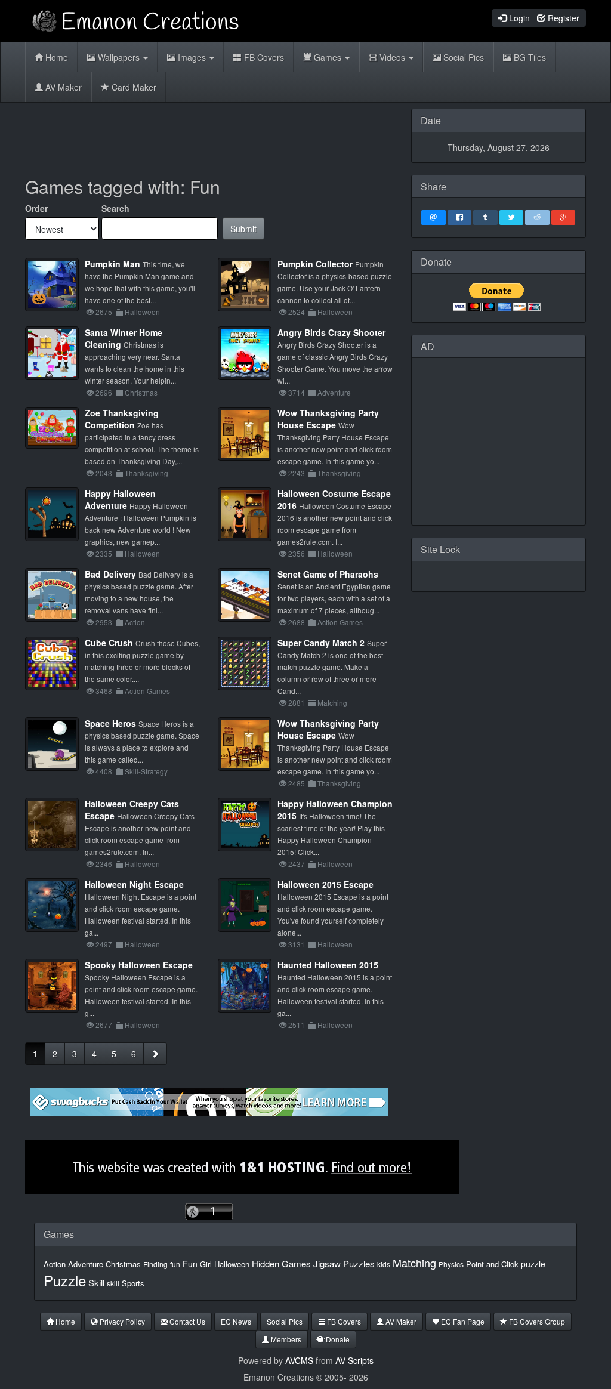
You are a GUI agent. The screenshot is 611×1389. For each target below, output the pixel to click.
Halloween (231, 1264)
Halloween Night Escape (134, 884)
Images (191, 57)
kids (383, 1264)
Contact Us (186, 1321)
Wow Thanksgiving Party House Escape (328, 419)
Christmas (123, 1264)
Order (36, 208)
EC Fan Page (462, 1321)
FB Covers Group (536, 1321)
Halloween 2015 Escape (325, 884)
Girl (206, 1264)
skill (113, 1283)
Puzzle (65, 1280)
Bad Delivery (110, 574)
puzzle (533, 1264)
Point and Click (492, 1264)
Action (55, 1264)
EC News (236, 1321)
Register (562, 18)
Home (55, 57)
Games (327, 57)
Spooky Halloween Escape (139, 965)
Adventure (85, 1264)
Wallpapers (118, 57)
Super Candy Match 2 (321, 643)
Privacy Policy (121, 1321)
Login (518, 18)
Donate (337, 1339)
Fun (190, 1264)
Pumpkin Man (112, 264)
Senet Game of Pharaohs (327, 574)
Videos (392, 57)
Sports (133, 1283)
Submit (243, 228)
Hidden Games (281, 1263)
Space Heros (110, 723)
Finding (155, 1264)
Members (285, 1339)
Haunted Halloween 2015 (327, 965)
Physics (451, 1264)
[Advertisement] (242, 135)
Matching (414, 1262)
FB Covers (263, 57)
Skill (96, 1282)
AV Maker (62, 87)
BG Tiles (528, 57)
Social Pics (462, 57)
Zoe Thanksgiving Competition (122, 419)
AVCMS (299, 1360)
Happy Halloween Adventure (120, 499)
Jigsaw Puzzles (344, 1263)
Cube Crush (109, 643)
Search (115, 208)
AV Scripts (354, 1360)
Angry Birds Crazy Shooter (331, 332)
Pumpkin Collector (315, 264)
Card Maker (132, 87)
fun (175, 1264)
